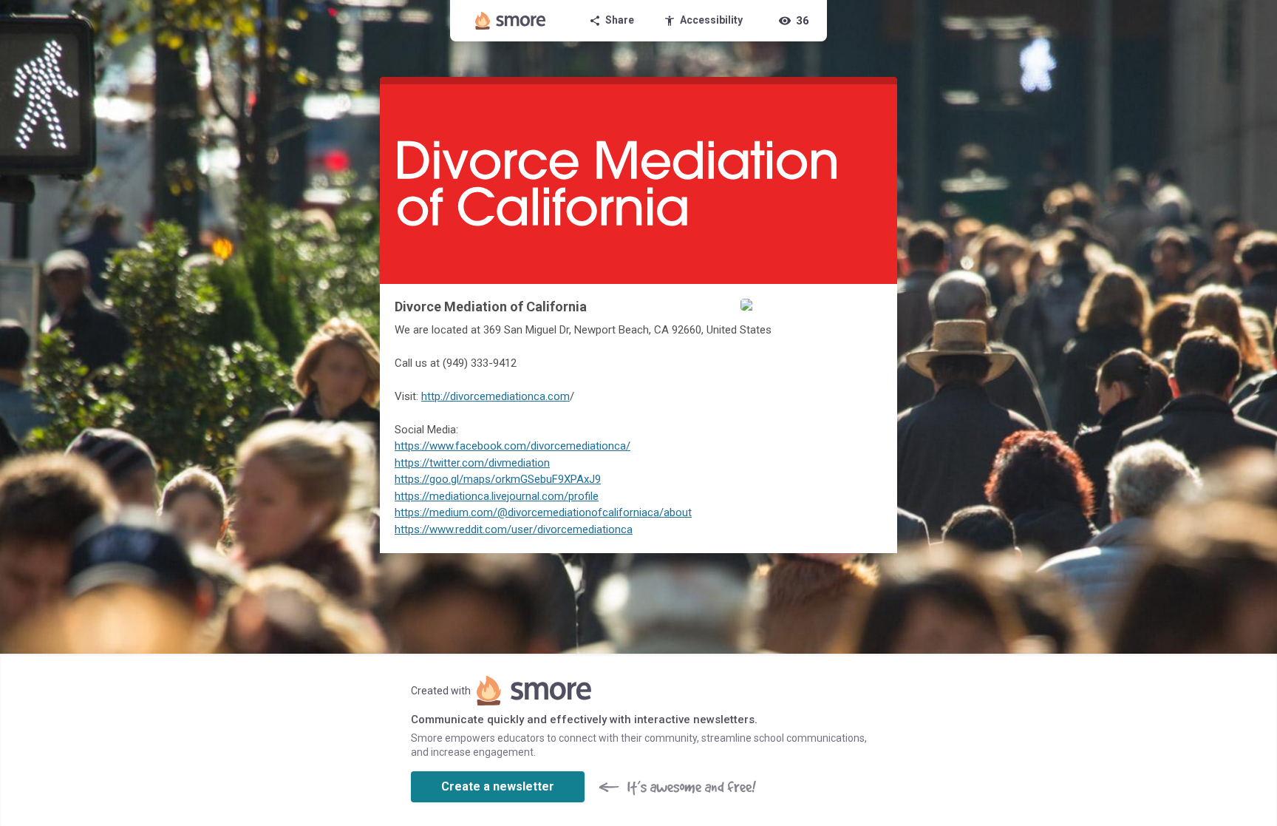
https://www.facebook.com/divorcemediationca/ (512, 446)
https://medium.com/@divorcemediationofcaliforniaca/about (543, 512)
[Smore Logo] (511, 21)
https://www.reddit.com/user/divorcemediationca (514, 529)
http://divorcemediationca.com (495, 396)
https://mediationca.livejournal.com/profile (497, 496)
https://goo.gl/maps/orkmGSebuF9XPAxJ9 (498, 479)
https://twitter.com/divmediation (472, 463)
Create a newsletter (497, 786)
